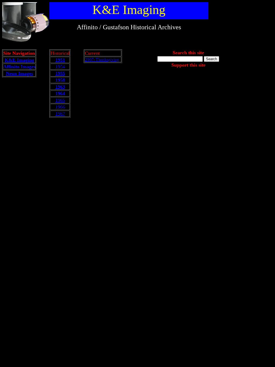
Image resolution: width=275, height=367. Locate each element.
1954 (60, 66)
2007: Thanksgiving (102, 59)
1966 (60, 107)
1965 (60, 100)
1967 (60, 113)
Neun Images (19, 73)
